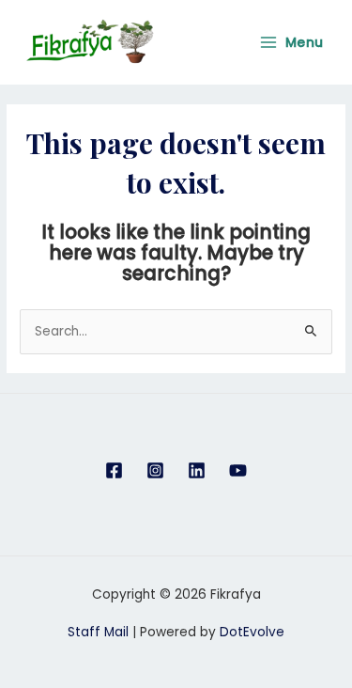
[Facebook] (114, 470)
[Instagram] (155, 470)
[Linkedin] (197, 470)
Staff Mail (98, 632)
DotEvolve (252, 632)
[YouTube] (238, 470)
